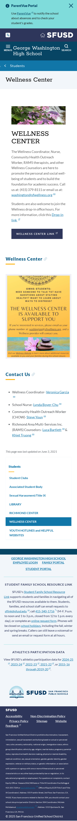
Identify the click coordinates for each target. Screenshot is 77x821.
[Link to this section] (45, 259)
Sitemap (41, 721)
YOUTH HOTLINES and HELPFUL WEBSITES (31, 533)
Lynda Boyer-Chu (45, 405)
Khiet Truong (21, 435)
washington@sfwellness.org (31, 195)
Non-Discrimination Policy (47, 716)
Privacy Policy (18, 721)
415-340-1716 (44, 611)
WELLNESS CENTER (22, 521)
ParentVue (24, 13)
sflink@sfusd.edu (16, 611)
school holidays (31, 625)
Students (17, 66)
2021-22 (46, 664)
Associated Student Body (26, 486)
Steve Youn (35, 417)
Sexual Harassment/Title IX (27, 495)
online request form (43, 621)
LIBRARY (15, 504)
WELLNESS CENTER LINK (35, 233)
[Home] (56, 36)
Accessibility (14, 716)
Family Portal (53, 562)
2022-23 (31, 664)
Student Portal (38, 569)
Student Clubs (18, 478)
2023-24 (16, 664)
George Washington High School (38, 558)
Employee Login (25, 562)
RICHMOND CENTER (23, 513)
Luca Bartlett (51, 430)
